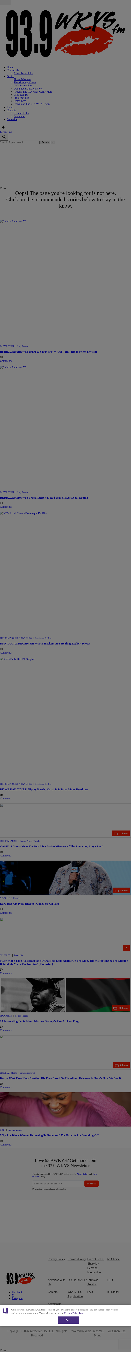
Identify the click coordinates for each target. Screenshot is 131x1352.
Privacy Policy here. (74, 1313)
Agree (69, 1320)
